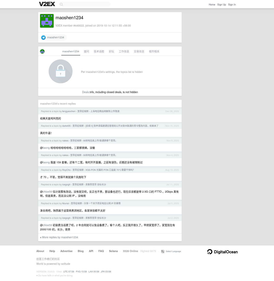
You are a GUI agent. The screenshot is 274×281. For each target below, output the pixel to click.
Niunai (65, 203)
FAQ (101, 251)
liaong (46, 147)
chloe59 (47, 191)
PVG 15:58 (81, 271)
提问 (86, 51)
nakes (65, 140)
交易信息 (139, 51)
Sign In (232, 4)
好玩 (111, 51)
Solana (113, 251)
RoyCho (66, 169)
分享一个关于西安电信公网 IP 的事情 (102, 203)
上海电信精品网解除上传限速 (104, 111)
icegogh (66, 184)
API (91, 251)
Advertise (66, 251)
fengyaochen (68, 111)
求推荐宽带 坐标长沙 (95, 184)
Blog (81, 251)
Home (212, 4)
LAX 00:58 (94, 271)
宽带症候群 (83, 111)
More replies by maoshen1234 (60, 237)
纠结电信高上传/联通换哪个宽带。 (100, 140)
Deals (85, 92)
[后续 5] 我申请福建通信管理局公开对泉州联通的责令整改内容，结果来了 (122, 125)
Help (52, 251)
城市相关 (154, 51)
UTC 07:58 (68, 271)
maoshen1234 (55, 37)
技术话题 (99, 51)
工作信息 (124, 51)
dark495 (66, 125)
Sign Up (221, 4)
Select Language (172, 251)
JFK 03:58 (106, 271)
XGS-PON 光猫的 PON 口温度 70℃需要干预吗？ (110, 169)
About (40, 251)
